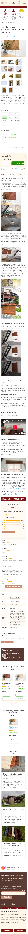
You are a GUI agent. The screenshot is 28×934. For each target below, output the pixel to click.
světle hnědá (13, 604)
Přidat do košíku (19, 163)
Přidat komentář (7, 642)
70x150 (17, 613)
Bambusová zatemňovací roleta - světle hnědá (13, 727)
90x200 (21, 616)
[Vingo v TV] (13, 908)
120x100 (12, 619)
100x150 (17, 618)
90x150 (17, 616)
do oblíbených (16, 168)
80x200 (21, 614)
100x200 (22, 618)
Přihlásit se (7, 898)
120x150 (17, 619)
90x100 (12, 616)
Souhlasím (20, 930)
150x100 (12, 621)
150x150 (17, 621)
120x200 (22, 619)
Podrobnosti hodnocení (20, 37)
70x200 (21, 613)
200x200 (17, 624)
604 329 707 (16, 657)
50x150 (12, 611)
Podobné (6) (10, 174)
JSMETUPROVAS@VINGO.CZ (13, 488)
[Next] (15, 703)
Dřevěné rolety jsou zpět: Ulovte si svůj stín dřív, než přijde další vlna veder (13, 775)
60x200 (12, 613)
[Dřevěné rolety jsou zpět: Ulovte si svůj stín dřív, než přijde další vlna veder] (13, 763)
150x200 (22, 621)
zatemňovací (13, 627)
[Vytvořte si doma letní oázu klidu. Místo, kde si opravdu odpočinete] (13, 799)
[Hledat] (13, 3)
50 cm (3, 698)
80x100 (12, 614)
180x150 (12, 622)
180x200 (17, 622)
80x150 (17, 614)
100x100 (12, 618)
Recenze (19, 174)
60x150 (21, 611)
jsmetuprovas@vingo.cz (14, 878)
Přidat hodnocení (8, 532)
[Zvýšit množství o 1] (8, 163)
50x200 (16, 611)
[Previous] (11, 703)
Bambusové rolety (15, 598)
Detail (6, 695)
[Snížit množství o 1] (3, 163)
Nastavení (13, 925)
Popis (3, 174)
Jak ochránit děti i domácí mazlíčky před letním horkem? (13, 844)
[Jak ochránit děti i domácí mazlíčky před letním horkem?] (13, 833)
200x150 (12, 624)
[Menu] (25, 3)
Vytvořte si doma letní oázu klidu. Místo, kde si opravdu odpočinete (13, 810)
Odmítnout (7, 930)
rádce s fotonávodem (11, 494)
